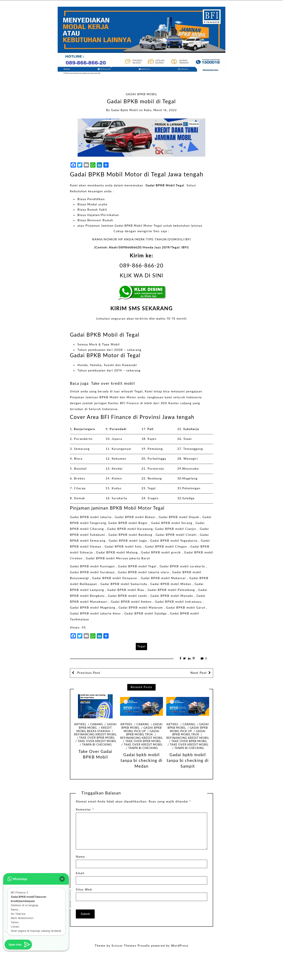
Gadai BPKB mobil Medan (170, 584)
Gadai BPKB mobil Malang (117, 552)
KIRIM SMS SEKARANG (141, 308)
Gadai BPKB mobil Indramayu (178, 601)
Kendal (117, 468)
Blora (78, 458)
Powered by (70, 899)
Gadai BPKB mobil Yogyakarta (174, 540)
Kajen (152, 439)
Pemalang (155, 449)
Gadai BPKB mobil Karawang (130, 529)
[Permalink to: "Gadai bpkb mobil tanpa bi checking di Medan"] (141, 706)
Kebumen (119, 458)
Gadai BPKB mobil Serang (171, 523)
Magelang (190, 478)
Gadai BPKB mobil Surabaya (92, 572)
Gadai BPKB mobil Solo (123, 546)
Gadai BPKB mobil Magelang (92, 607)
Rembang (155, 478)
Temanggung (193, 449)
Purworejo (156, 468)
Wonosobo (190, 468)
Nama (80, 856)
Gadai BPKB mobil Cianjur (176, 529)
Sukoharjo (191, 429)
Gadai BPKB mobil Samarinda (123, 584)
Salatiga (188, 498)
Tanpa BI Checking (97, 744)
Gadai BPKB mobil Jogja (128, 540)
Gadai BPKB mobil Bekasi (135, 517)
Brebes (79, 478)
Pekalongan (191, 488)
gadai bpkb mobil (124, 110)
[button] (62, 879)
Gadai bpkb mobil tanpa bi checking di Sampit (188, 760)
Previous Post (88, 673)
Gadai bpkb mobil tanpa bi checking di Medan (141, 760)
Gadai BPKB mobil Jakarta (91, 517)
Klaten (117, 478)
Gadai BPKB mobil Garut (185, 607)
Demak (79, 498)
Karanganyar (122, 449)
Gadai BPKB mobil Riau (125, 590)
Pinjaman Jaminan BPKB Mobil (94, 397)
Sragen (153, 498)
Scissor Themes (124, 945)
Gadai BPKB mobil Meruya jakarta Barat (118, 558)
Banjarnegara (84, 429)
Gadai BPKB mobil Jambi (127, 595)
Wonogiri (190, 458)
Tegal (151, 488)
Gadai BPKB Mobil (141, 94)
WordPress (180, 945)
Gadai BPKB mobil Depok (179, 517)
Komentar (85, 809)
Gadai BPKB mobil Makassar (163, 578)
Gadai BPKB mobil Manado (171, 595)
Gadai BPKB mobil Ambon (131, 601)
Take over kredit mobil (113, 383)
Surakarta (119, 498)
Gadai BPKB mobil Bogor (128, 523)
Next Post (198, 673)
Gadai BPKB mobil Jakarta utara (143, 572)
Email (80, 873)
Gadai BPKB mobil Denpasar (115, 578)
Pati (150, 429)
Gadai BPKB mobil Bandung (130, 534)
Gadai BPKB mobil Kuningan (92, 566)
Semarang (82, 449)
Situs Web (84, 889)
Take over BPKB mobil (97, 738)
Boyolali (80, 468)
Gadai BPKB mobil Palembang (171, 590)
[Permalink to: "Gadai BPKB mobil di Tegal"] (141, 137)
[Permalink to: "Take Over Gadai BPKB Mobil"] (95, 706)
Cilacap (80, 488)
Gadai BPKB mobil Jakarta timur (95, 613)
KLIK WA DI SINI (141, 275)
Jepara (117, 439)
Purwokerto (83, 439)
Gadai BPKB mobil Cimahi (176, 534)
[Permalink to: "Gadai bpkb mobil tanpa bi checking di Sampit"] (187, 706)
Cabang (96, 724)
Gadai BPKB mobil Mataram (141, 607)
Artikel (80, 724)
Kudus (117, 488)
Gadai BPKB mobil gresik (161, 552)
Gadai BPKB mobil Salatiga (145, 613)
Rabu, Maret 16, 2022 (160, 110)
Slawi (187, 439)
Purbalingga (157, 458)
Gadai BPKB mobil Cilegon (166, 546)
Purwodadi (118, 429)
